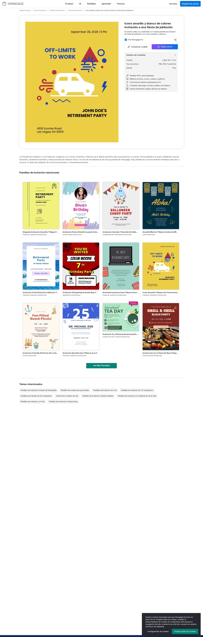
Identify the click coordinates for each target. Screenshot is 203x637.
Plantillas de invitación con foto (33, 402)
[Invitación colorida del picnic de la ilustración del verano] (41, 326)
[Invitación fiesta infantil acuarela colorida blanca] (81, 205)
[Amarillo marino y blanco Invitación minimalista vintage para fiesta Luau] (161, 205)
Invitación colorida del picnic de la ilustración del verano (41, 353)
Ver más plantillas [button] (101, 365)
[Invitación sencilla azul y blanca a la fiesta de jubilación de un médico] (81, 326)
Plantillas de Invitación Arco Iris (105, 390)
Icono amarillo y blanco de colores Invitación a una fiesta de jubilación (161, 292)
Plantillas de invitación (57, 10)
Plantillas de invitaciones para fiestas (75, 390)
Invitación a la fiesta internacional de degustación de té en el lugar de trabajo (121, 334)
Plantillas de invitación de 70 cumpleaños (137, 390)
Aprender (106, 3)
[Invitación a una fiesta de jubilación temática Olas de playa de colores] (41, 266)
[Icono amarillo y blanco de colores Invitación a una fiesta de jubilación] (161, 266)
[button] (137, 46)
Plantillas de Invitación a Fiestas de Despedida (39, 390)
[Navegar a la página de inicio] (12, 4)
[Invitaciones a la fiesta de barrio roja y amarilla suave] (161, 326)
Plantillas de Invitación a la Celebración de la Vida (137, 396)
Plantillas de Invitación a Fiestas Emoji (63, 402)
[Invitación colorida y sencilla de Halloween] (121, 205)
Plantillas (91, 3)
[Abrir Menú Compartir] (175, 39)
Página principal (25, 10)
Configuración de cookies (158, 631)
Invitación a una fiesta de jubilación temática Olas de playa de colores (41, 292)
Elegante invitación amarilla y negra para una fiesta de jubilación (41, 232)
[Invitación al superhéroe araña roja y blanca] (81, 266)
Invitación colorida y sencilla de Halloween (121, 232)
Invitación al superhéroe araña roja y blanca (81, 292)
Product (69, 3)
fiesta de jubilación (75, 10)
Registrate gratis (190, 3)
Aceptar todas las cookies (185, 631)
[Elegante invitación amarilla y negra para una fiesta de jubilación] (41, 205)
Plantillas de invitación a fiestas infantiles (98, 396)
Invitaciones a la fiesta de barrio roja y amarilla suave (161, 353)
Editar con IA (166, 47)
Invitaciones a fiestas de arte (67, 396)
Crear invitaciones (40, 10)
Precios (121, 3)
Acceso (173, 3)
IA (80, 3)
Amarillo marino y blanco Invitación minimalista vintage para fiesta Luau (161, 232)
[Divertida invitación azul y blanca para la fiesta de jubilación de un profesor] (121, 266)
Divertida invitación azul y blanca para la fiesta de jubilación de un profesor (121, 292)
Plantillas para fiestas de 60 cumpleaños (36, 396)
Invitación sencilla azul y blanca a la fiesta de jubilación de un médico (81, 353)
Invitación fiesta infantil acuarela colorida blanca (81, 232)
